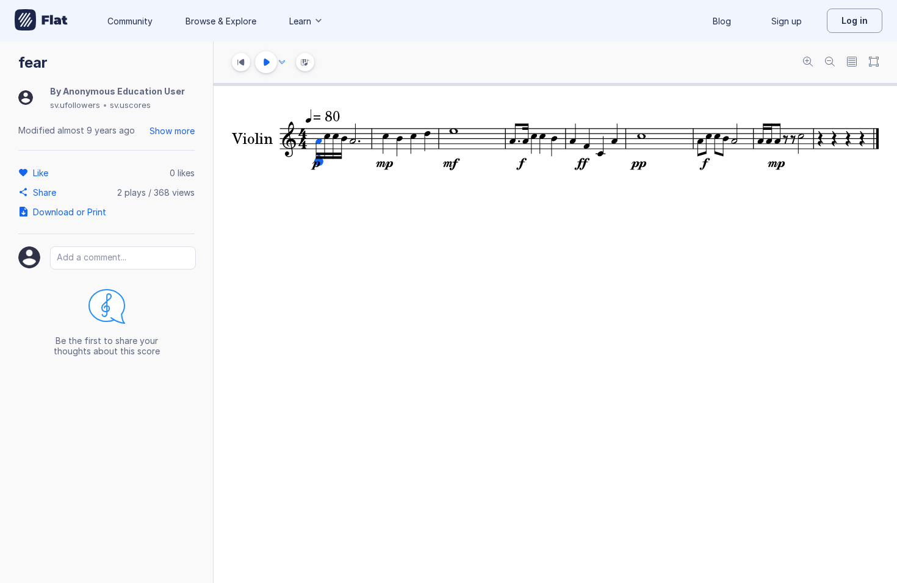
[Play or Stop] (266, 62)
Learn (300, 21)
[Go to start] (241, 62)
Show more (172, 131)
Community (130, 21)
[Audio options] (282, 62)
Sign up (786, 21)
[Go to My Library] (41, 20)
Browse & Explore (221, 21)
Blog (722, 21)
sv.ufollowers (75, 105)
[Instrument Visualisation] (305, 62)
